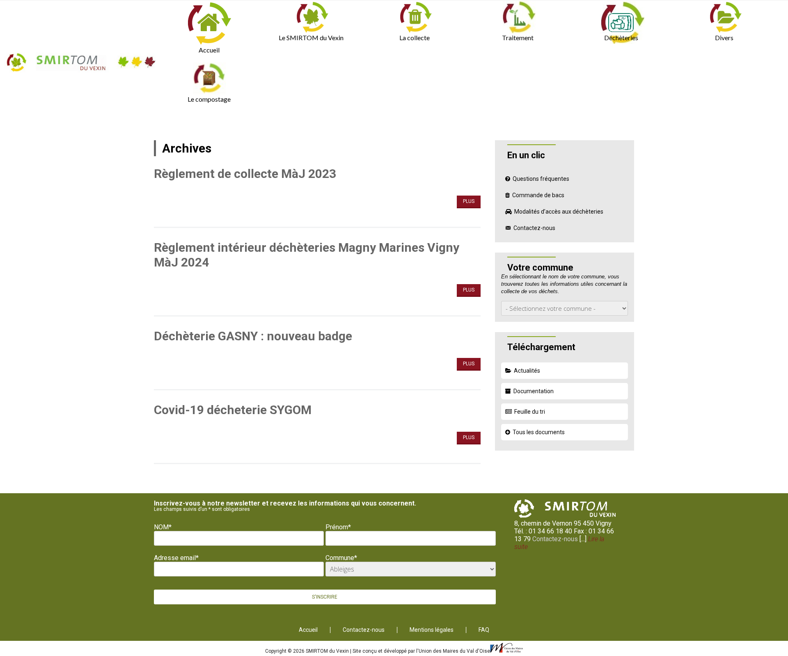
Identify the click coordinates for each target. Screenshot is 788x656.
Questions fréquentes (541, 178)
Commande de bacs (538, 195)
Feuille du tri (529, 411)
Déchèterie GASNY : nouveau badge (253, 336)
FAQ (484, 630)
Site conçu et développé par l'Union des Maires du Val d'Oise (421, 651)
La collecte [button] (414, 37)
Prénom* (338, 527)
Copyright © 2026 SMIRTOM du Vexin (307, 651)
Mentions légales (432, 630)
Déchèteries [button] (621, 37)
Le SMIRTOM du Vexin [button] (311, 37)
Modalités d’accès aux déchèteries (558, 211)
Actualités (527, 370)
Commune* (341, 558)
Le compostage (209, 99)
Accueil (209, 50)
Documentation (533, 391)
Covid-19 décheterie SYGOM (233, 410)
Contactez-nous (534, 228)
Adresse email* (176, 558)
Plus (468, 201)
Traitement (518, 37)
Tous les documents (539, 432)
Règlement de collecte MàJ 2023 (245, 173)
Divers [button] (724, 37)
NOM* (163, 527)
